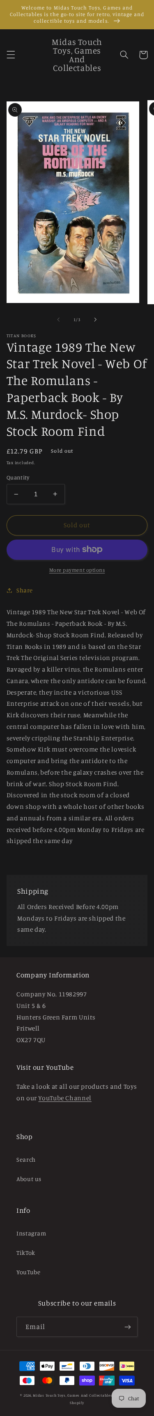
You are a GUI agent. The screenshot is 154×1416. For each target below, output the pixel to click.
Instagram (31, 1233)
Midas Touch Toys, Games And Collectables (72, 1395)
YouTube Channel (64, 1098)
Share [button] (24, 590)
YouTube (28, 1271)
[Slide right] (96, 320)
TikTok (25, 1252)
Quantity (18, 477)
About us (28, 1178)
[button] (10, 54)
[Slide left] (58, 320)
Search (26, 1159)
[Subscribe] (127, 1327)
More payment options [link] (77, 570)
